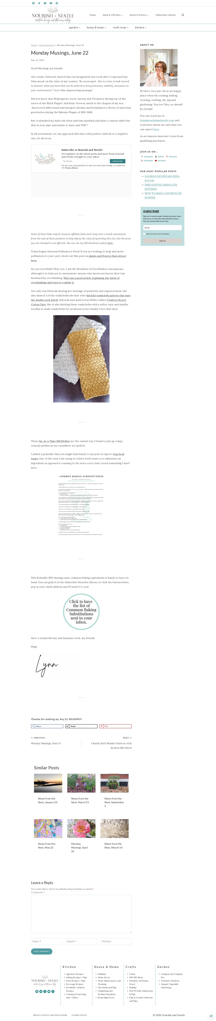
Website (106, 941)
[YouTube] (51, 3)
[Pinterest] (56, 3)
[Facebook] (33, 3)
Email (71, 941)
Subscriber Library (166, 14)
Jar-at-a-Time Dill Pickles (54, 441)
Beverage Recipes (74, 984)
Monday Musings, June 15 (46, 741)
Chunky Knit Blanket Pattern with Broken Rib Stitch (111, 743)
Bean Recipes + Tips (75, 981)
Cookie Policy (79, 1015)
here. (110, 243)
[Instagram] (45, 3)
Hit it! (163, 240)
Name (36, 941)
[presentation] (48, 783)
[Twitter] (39, 3)
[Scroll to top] (6, 1011)
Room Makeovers (106, 997)
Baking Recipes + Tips (76, 977)
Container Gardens (170, 981)
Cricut (132, 974)
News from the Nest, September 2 (114, 802)
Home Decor (104, 977)
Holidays (102, 974)
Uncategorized (47, 45)
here (156, 129)
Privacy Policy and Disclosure (50, 1015)
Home (93, 14)
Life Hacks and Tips (107, 987)
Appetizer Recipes (74, 974)
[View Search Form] (183, 15)
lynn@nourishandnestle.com (157, 120)
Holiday (132, 987)
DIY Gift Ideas (135, 977)
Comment (38, 892)
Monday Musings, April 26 (79, 847)
